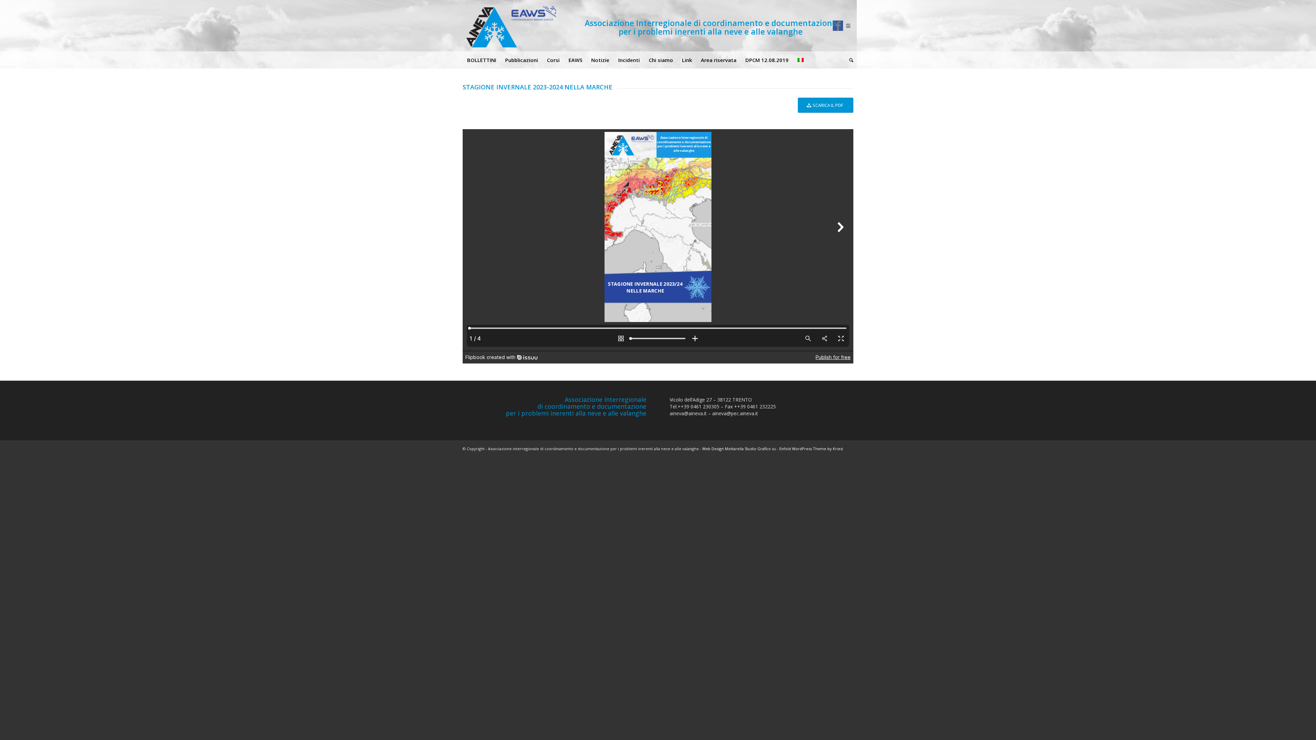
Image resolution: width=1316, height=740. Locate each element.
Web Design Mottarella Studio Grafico (736, 448)
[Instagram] (848, 26)
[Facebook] (838, 26)
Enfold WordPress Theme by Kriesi (811, 448)
